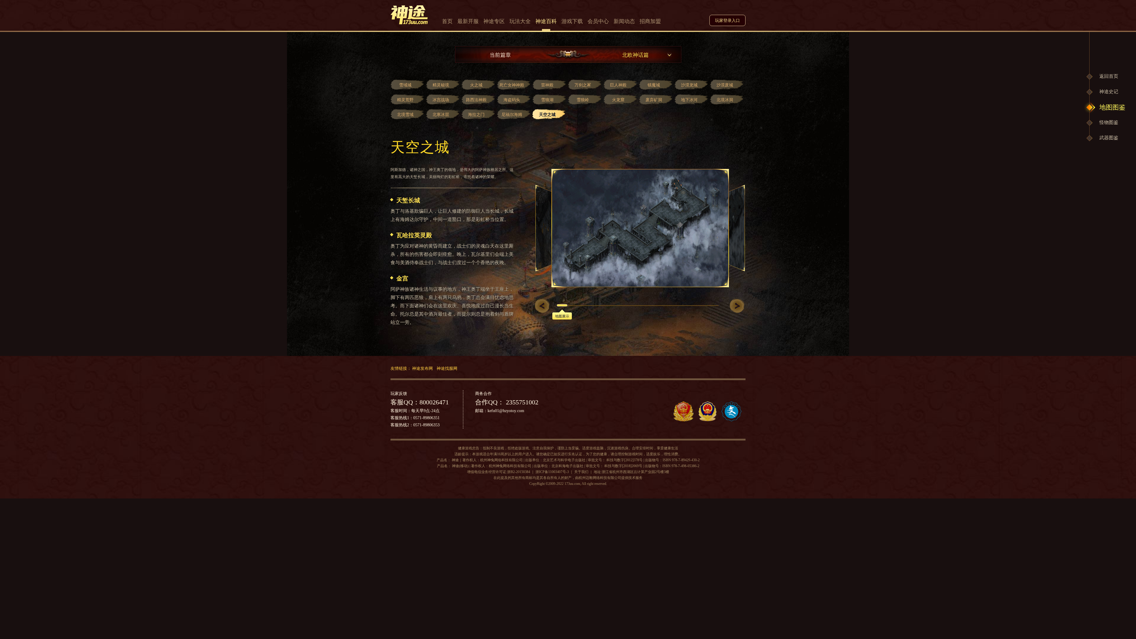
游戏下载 (572, 21)
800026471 (434, 402)
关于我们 (581, 472)
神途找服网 (447, 368)
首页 (447, 21)
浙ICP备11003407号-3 (552, 472)
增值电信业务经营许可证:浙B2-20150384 (498, 472)
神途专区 (494, 21)
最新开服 (468, 21)
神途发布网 (422, 368)
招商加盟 (650, 21)
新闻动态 (624, 21)
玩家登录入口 (727, 20)
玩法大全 (520, 21)
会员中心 (598, 21)
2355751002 (521, 402)
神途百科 (546, 21)
